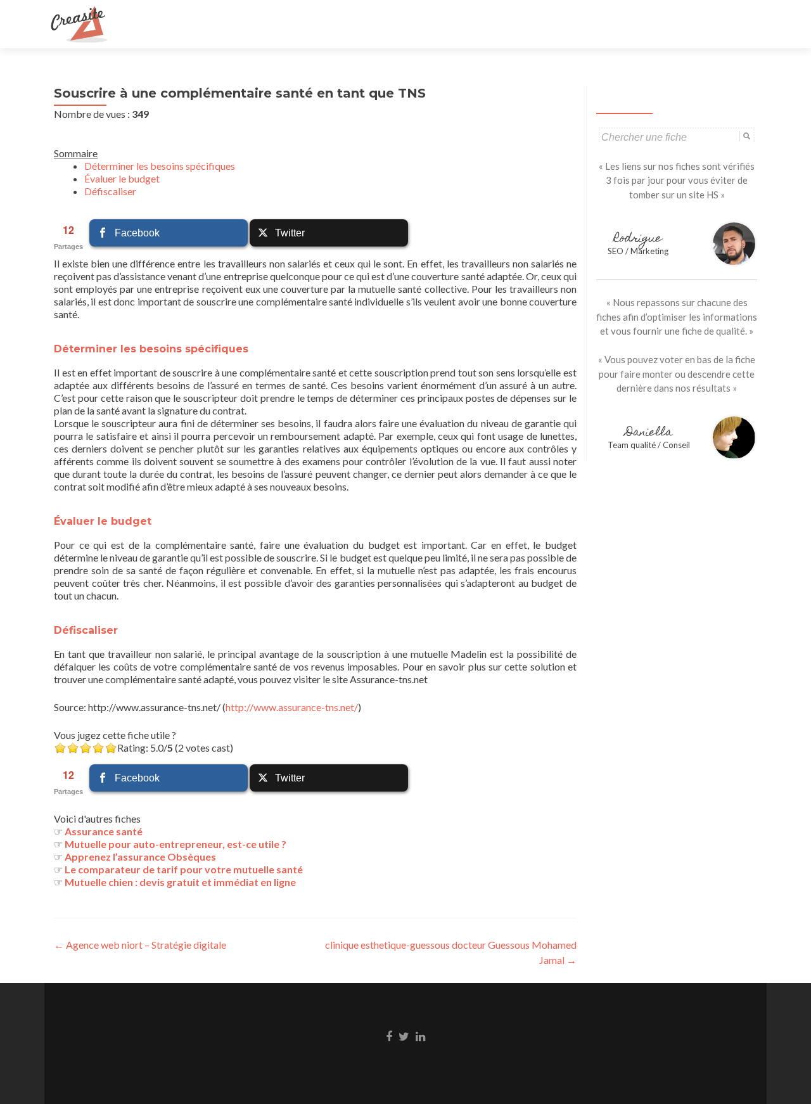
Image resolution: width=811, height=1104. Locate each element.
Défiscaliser (110, 191)
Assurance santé (104, 831)
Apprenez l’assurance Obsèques (140, 856)
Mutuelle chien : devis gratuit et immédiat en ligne (180, 882)
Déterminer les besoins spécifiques (159, 166)
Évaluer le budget (122, 178)
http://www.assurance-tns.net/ (292, 707)
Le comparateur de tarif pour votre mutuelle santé (184, 869)
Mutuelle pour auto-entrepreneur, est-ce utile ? (175, 844)
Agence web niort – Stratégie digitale (140, 945)
